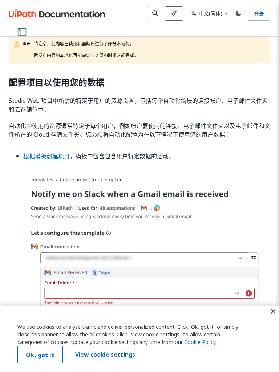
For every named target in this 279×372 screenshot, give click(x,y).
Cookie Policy (199, 342)
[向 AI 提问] (174, 13)
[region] (139, 339)
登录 (259, 13)
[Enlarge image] (146, 265)
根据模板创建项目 (46, 156)
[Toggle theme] (238, 13)
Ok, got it (40, 355)
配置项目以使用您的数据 (57, 82)
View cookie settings (105, 354)
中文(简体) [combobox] (206, 13)
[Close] (273, 311)
